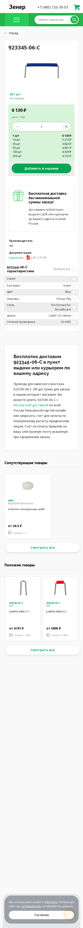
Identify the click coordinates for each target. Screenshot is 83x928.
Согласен (41, 915)
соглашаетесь (31, 906)
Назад (13, 33)
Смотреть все (43, 547)
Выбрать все (62, 269)
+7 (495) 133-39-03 (52, 7)
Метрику (51, 902)
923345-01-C (16, 602)
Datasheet (27, 258)
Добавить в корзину (41, 168)
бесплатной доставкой (31, 405)
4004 (10, 500)
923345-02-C (53, 602)
